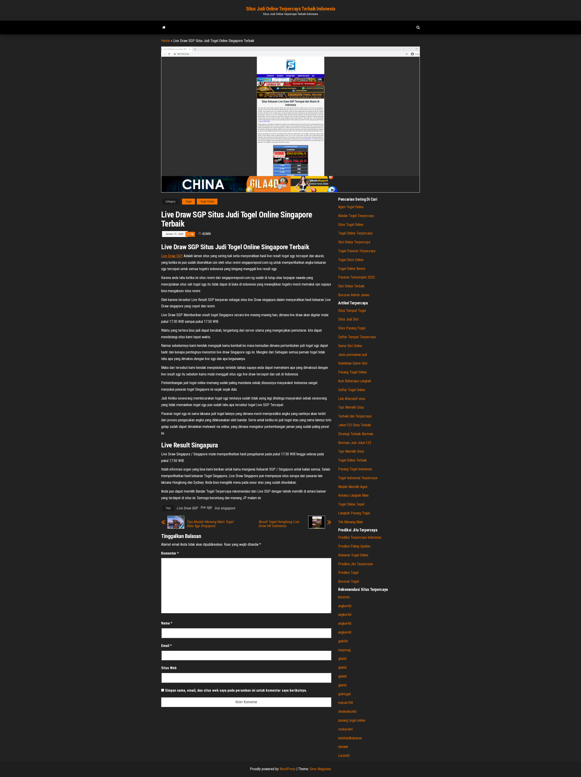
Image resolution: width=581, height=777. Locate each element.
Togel (188, 201)
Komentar (170, 553)
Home (165, 41)
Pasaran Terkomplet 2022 (356, 277)
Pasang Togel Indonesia (355, 469)
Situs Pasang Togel (351, 328)
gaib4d (343, 641)
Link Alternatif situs (351, 399)
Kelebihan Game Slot (352, 363)
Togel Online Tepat (351, 504)
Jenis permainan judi (352, 355)
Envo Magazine (320, 769)
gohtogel (344, 694)
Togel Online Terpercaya (355, 233)
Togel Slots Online (351, 260)
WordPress (287, 769)
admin (206, 234)
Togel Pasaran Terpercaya (356, 251)
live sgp (206, 507)
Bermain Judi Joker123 (354, 443)
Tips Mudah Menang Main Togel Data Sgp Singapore (210, 524)
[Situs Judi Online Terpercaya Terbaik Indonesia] (164, 27)
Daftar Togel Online (351, 390)
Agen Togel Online (351, 207)
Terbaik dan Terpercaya (355, 416)
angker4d (344, 606)
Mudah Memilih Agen (352, 487)
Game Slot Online (350, 346)
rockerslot (345, 729)
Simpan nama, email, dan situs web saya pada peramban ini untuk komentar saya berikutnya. (236, 690)
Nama (166, 623)
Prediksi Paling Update (354, 546)
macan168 (345, 703)
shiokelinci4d (347, 711)
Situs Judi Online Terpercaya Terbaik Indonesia (290, 9)
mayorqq (344, 650)
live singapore (224, 508)
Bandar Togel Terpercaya (356, 216)
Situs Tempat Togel (352, 310)
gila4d (342, 658)
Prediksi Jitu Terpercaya (355, 564)
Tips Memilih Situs (351, 407)
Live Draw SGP (172, 256)
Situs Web (169, 668)
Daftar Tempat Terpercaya (357, 337)
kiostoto (344, 597)
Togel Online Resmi (351, 268)
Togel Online (207, 201)
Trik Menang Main (350, 522)
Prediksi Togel (348, 572)
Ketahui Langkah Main (353, 495)
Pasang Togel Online (352, 372)
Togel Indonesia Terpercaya (357, 478)
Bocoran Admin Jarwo (353, 295)
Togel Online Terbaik (352, 460)
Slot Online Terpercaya (354, 242)
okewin (343, 747)
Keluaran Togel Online (353, 555)
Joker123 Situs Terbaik (354, 425)
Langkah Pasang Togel (354, 513)
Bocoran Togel (348, 581)
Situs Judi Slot (348, 319)
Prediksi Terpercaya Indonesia (359, 537)
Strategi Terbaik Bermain (355, 434)
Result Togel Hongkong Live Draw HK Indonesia (278, 524)
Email (166, 646)
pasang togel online (351, 720)
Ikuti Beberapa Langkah (354, 381)
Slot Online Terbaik (351, 286)
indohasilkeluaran (350, 738)
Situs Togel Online (350, 224)
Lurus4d (344, 755)
